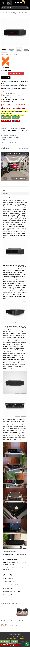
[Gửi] (27, 7)
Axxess (5, 139)
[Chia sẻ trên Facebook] (5, 143)
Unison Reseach (19, 627)
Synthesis (3, 627)
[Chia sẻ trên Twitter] (7, 143)
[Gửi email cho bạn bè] (10, 143)
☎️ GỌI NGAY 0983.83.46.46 (9, 85)
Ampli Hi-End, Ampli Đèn (11, 135)
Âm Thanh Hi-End (13, 12)
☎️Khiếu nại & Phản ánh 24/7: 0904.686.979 (13, 105)
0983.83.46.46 (7, 120)
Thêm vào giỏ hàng (16, 73)
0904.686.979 (7, 117)
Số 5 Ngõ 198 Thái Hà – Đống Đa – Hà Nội (13, 128)
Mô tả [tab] (3, 190)
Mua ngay (6, 77)
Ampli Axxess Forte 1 (7, 137)
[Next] (26, 32)
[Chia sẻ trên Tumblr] (15, 143)
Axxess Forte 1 (16, 137)
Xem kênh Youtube (23, 148)
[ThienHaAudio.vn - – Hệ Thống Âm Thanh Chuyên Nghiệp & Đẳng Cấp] (16, 3)
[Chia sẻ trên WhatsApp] (2, 143)
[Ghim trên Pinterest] (13, 143)
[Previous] (3, 32)
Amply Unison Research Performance (21, 621)
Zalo (16, 117)
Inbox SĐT (5, 124)
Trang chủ (4, 12)
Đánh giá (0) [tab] (5, 193)
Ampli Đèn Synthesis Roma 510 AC (7, 621)
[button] (2, 3)
